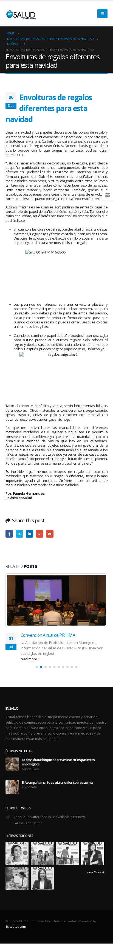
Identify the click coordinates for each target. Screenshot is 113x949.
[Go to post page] (56, 600)
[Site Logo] (20, 14)
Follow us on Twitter (28, 823)
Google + (39, 533)
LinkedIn (29, 533)
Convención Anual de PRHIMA (48, 635)
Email (49, 533)
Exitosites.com (15, 927)
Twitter (19, 533)
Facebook (9, 533)
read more (29, 659)
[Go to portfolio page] (17, 853)
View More (94, 872)
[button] (102, 13)
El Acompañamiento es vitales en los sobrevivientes (58, 782)
